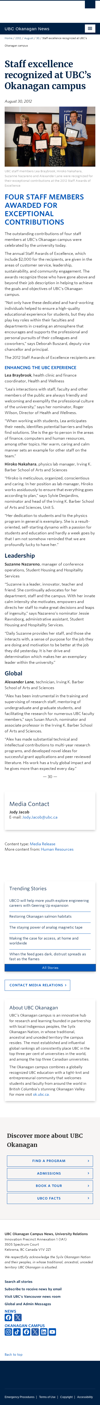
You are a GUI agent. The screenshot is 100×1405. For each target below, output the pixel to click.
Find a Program (49, 1161)
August (28, 38)
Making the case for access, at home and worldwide (43, 940)
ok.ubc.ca (41, 1094)
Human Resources (57, 849)
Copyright (66, 1397)
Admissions (49, 1173)
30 (37, 38)
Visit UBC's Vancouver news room (32, 1296)
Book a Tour (49, 1186)
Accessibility (85, 1397)
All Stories (50, 968)
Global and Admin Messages (28, 1304)
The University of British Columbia (36, 9)
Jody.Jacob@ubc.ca (39, 817)
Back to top (14, 1354)
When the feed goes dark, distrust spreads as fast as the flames (47, 956)
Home (8, 38)
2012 (18, 38)
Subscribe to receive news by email (33, 1289)
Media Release (42, 844)
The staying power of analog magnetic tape (46, 927)
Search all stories (19, 1282)
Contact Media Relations (36, 985)
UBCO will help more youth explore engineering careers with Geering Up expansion (49, 903)
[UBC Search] (90, 6)
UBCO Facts (49, 1198)
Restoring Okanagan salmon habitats (40, 916)
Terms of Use (47, 1397)
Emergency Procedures (19, 1397)
